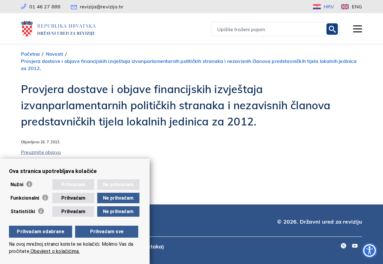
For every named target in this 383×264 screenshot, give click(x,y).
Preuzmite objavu (41, 152)
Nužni (16, 184)
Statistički (22, 211)
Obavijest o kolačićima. (54, 251)
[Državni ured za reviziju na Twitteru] (343, 246)
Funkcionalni (24, 198)
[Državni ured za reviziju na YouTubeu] (355, 246)
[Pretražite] (332, 29)
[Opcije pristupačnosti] (369, 250)
